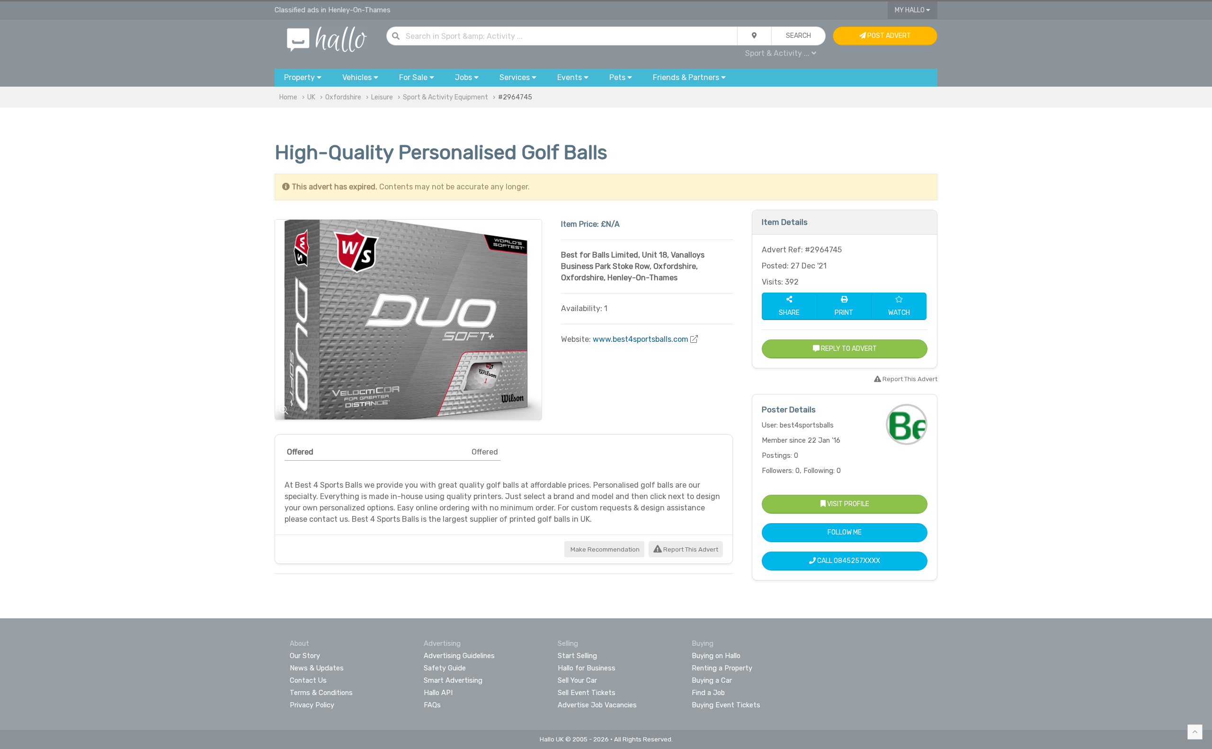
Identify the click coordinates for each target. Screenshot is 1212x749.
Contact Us (308, 680)
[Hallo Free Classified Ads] (327, 38)
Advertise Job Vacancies (597, 705)
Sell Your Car (577, 680)
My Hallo (910, 10)
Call (848, 561)
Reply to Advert (848, 349)
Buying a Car (712, 680)
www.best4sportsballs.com (640, 339)
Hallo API (438, 692)
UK (311, 97)
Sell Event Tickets (586, 692)
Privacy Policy (312, 705)
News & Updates (317, 668)
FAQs (432, 705)
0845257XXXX (857, 561)
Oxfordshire (343, 97)
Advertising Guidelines (459, 655)
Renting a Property (722, 668)
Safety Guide (445, 668)
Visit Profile (847, 504)
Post (888, 36)
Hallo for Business (586, 668)
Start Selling (577, 655)
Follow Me (845, 532)
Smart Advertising (453, 680)
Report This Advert (690, 549)
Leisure (382, 97)
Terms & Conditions (321, 692)
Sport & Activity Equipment (445, 97)
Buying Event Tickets (726, 705)
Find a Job (708, 692)
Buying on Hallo (716, 655)
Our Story (305, 655)
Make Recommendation (604, 549)
